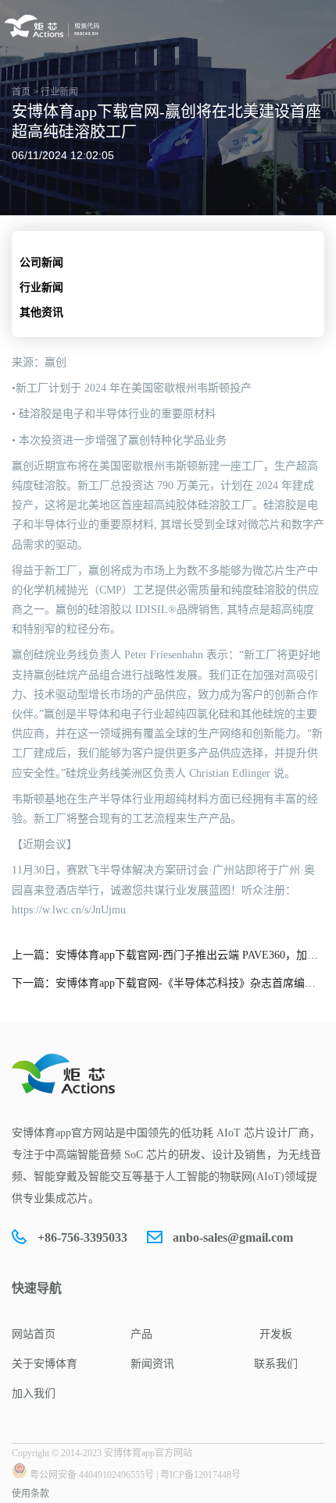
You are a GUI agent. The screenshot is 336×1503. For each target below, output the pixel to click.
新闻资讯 (152, 1364)
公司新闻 (41, 262)
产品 (141, 1334)
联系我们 (276, 1364)
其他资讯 (41, 312)
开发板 (275, 1334)
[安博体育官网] (54, 26)
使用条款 (30, 1493)
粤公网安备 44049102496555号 (92, 1474)
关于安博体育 (44, 1364)
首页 (21, 92)
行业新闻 (41, 287)
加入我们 (33, 1393)
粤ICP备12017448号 (200, 1474)
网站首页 (33, 1334)
